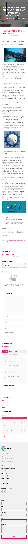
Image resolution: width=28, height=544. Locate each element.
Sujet (3, 518)
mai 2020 (5, 405)
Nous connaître (5, 478)
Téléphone (3, 512)
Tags (16, 351)
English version (5, 483)
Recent (10, 351)
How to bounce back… (13, 360)
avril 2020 (5, 407)
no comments (16, 35)
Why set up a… (11, 371)
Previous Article (15, 256)
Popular (5, 351)
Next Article (23, 256)
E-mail (3, 506)
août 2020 (5, 400)
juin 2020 (5, 402)
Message (3, 524)
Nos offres (4, 470)
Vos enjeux (4, 465)
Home (3, 18)
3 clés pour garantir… (12, 354)
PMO (23, 33)
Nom (2, 500)
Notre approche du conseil (8, 468)
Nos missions (5, 473)
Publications (5, 481)
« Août (3, 436)
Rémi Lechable (15, 33)
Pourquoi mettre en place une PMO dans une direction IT (14, 31)
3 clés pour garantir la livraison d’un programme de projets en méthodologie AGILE (13, 285)
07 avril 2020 (6, 34)
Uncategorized (6, 346)
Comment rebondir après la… (14, 365)
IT (21, 33)
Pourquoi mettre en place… (14, 376)
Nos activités (5, 475)
